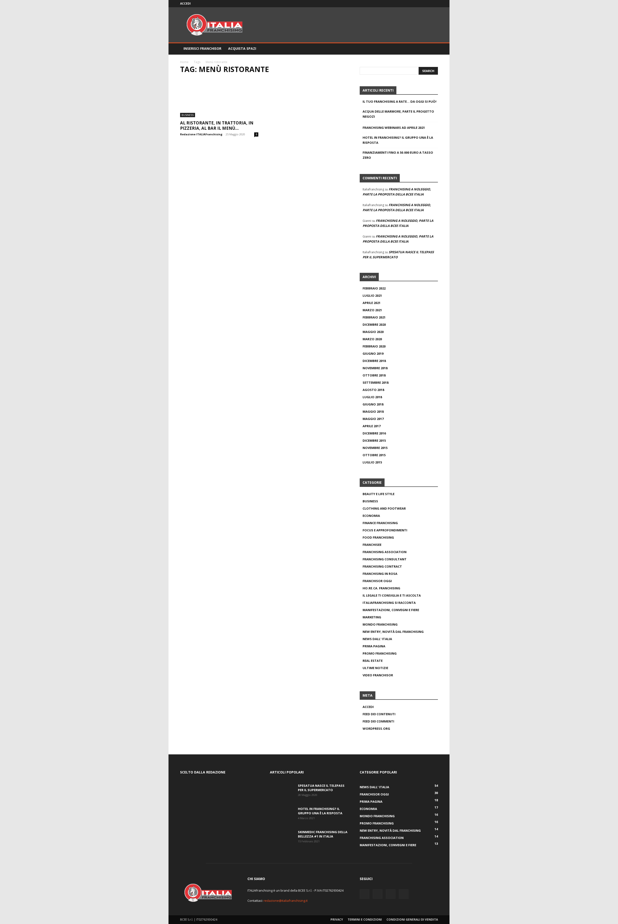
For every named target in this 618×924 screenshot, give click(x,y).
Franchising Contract (382, 566)
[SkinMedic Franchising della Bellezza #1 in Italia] (282, 838)
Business (188, 115)
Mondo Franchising (380, 624)
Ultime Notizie (375, 668)
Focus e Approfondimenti (385, 530)
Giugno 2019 (373, 353)
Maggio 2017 (373, 419)
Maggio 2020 (373, 332)
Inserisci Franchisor (202, 48)
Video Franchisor (378, 675)
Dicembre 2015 (374, 440)
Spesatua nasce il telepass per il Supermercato (321, 787)
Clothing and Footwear (384, 508)
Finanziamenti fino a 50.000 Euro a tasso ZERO (398, 155)
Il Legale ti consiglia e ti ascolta (392, 595)
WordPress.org (376, 728)
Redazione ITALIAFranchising (201, 134)
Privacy (336, 919)
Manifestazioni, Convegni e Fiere (391, 610)
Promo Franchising (380, 653)
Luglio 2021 (372, 295)
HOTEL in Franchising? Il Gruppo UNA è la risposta (398, 140)
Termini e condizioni (365, 919)
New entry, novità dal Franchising (393, 631)
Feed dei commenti (378, 721)
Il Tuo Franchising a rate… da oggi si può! (399, 101)
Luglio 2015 (372, 462)
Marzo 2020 (372, 339)
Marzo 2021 (372, 310)
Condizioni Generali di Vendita (412, 919)
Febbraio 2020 (374, 346)
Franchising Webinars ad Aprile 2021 (394, 127)
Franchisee (372, 544)
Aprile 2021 (371, 303)
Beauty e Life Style (378, 494)
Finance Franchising (380, 523)
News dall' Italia (377, 639)
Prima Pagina (374, 646)
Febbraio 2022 (374, 288)
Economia (371, 515)
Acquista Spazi (242, 48)
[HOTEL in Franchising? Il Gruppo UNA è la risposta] (282, 815)
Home (184, 62)
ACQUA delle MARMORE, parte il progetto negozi (398, 114)
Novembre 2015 (375, 448)
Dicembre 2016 (374, 433)
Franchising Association (385, 552)
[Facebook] (410, 3)
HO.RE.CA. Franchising (381, 588)
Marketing (372, 617)
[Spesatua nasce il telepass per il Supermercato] (282, 791)
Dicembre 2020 (374, 324)
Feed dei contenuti (379, 714)
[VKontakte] (426, 3)
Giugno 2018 (373, 404)
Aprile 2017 (371, 426)
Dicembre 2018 (374, 361)
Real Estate (373, 660)
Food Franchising (378, 537)
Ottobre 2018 (374, 375)
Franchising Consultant (385, 559)
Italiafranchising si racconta (389, 602)
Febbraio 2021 (374, 317)
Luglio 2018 (372, 397)
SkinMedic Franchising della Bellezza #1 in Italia (322, 834)
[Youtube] (434, 3)
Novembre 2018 (375, 368)
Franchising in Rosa (380, 573)
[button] (432, 49)
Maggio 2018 (373, 411)
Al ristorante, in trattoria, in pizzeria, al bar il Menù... (216, 125)
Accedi (185, 3)
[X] (418, 3)
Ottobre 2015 (374, 455)
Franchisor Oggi (377, 581)
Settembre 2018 (375, 382)
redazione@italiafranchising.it (286, 900)
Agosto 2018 (373, 390)
